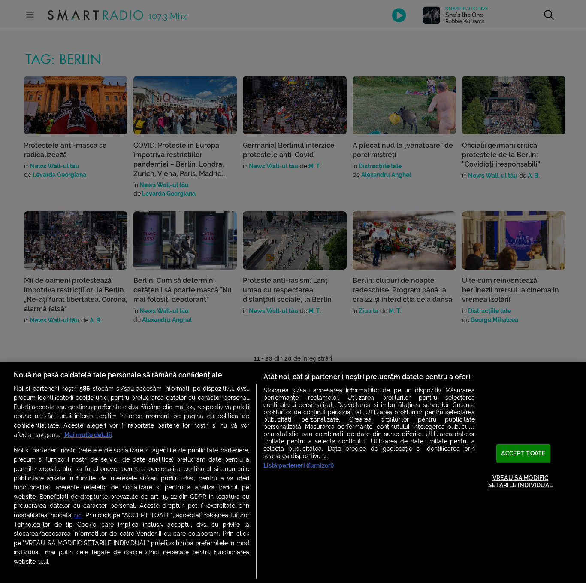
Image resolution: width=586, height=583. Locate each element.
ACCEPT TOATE (523, 453)
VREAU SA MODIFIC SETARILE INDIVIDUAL (520, 481)
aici (78, 515)
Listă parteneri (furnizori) (298, 465)
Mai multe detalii (88, 435)
